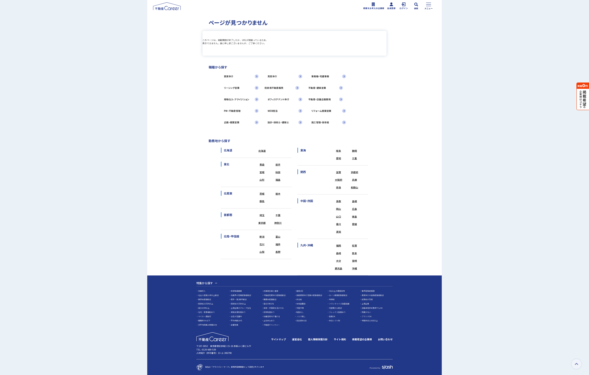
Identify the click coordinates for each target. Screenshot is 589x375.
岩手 (278, 164)
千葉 (278, 215)
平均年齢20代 (236, 320)
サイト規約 (340, 339)
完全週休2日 (301, 320)
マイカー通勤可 (204, 316)
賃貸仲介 (228, 76)
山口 (338, 216)
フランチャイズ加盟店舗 (339, 303)
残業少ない (366, 312)
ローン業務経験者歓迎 (338, 295)
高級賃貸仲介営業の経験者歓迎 (309, 295)
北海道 (262, 151)
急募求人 (202, 291)
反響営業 (234, 324)
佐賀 (354, 245)
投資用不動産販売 (274, 87)
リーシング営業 (231, 87)
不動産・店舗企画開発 (319, 99)
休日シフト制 (334, 320)
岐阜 (338, 151)
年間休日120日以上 (370, 320)
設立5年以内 (269, 303)
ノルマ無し (301, 316)
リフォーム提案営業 (321, 110)
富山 (278, 236)
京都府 (354, 172)
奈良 (338, 187)
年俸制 (332, 299)
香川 (338, 224)
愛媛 (354, 224)
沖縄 (354, 268)
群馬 (262, 201)
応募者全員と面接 (271, 291)
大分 (338, 261)
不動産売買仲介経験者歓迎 (275, 295)
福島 (278, 180)
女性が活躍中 (236, 316)
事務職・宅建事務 (320, 76)
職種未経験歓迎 (270, 299)
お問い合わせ (385, 339)
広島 (354, 209)
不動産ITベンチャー (272, 324)
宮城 (262, 172)
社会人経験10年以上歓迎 (208, 295)
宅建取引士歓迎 (335, 308)
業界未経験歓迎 (204, 299)
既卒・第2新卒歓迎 (239, 299)
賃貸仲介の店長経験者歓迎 (373, 295)
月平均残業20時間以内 (207, 324)
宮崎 (354, 261)
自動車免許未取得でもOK (372, 308)
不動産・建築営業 (317, 87)
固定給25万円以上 (205, 303)
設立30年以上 (204, 308)
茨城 (262, 194)
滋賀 (338, 172)
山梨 (262, 252)
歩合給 (299, 299)
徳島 (354, 216)
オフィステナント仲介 (278, 99)
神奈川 (278, 223)
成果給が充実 (367, 299)
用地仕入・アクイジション (236, 99)
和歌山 (354, 187)
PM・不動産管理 (232, 110)
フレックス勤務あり (337, 312)
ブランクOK (366, 316)
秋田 (278, 172)
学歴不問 (300, 308)
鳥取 (338, 201)
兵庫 (354, 180)
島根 (354, 201)
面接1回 (299, 291)
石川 (262, 244)
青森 (262, 164)
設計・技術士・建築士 (278, 122)
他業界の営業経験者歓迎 (241, 295)
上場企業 (365, 303)
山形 (262, 180)
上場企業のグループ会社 (241, 308)
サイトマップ (278, 339)
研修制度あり (269, 312)
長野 (278, 252)
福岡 (338, 245)
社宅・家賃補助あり (206, 312)
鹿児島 (338, 268)
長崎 (338, 253)
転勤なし (300, 312)
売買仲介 (272, 76)
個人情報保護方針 (318, 339)
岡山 (338, 209)
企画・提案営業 (231, 122)
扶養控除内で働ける (272, 316)
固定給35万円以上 (238, 303)
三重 (354, 158)
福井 (278, 244)
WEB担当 (272, 110)
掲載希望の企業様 (362, 339)
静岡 (354, 151)
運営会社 (297, 339)
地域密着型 (301, 303)
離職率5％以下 (204, 320)
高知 (338, 232)
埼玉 (262, 215)
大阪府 (338, 180)
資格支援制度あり (238, 312)
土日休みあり (269, 320)
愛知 (338, 158)
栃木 (278, 194)
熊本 (354, 253)
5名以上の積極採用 (337, 291)
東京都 (262, 223)
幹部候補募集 (236, 291)
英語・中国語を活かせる (274, 308)
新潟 (262, 236)
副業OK (332, 316)
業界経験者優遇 (368, 291)
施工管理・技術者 (320, 122)
